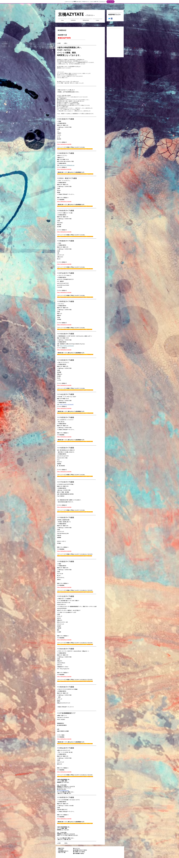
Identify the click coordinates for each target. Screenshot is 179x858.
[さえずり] (109, 18)
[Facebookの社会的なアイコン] (112, 18)
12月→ (65, 43)
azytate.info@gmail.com (63, 790)
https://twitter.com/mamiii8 (66, 404)
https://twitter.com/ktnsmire (67, 345)
